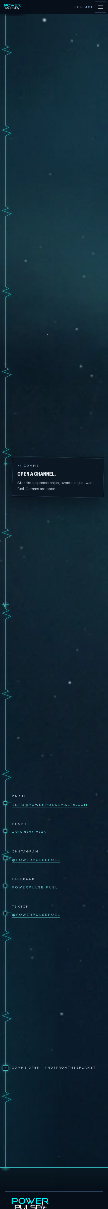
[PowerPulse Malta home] (13, 7)
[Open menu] (100, 7)
